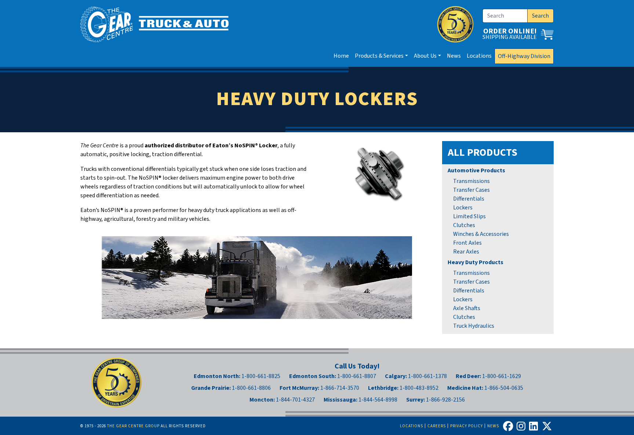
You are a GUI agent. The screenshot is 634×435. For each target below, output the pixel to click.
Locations (479, 56)
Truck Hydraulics (473, 326)
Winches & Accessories (481, 234)
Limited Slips (469, 216)
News (454, 56)
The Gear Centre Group (133, 426)
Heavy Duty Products (475, 262)
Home (341, 56)
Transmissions (471, 181)
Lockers (463, 208)
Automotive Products (476, 170)
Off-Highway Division (524, 56)
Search (540, 16)
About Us (425, 56)
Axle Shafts (466, 308)
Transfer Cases (471, 190)
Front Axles (467, 243)
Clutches (464, 225)
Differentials (468, 199)
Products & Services (379, 56)
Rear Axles (466, 252)
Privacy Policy (466, 426)
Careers (436, 426)
